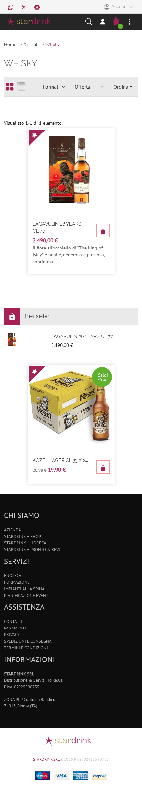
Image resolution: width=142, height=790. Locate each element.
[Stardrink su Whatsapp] (10, 6)
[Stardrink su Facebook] (37, 6)
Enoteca (12, 575)
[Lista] (21, 86)
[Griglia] (9, 86)
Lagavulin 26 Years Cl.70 (57, 227)
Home (10, 44)
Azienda (12, 530)
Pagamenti (15, 628)
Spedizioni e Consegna (28, 641)
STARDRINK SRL (46, 759)
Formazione (17, 582)
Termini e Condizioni (26, 648)
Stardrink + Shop (22, 536)
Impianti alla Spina (24, 589)
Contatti (13, 621)
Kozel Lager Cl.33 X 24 (60, 460)
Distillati (30, 44)
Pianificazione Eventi (27, 595)
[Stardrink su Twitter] (23, 6)
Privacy (11, 634)
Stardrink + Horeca (25, 543)
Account (119, 6)
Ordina (120, 86)
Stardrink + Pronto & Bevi (32, 549)
